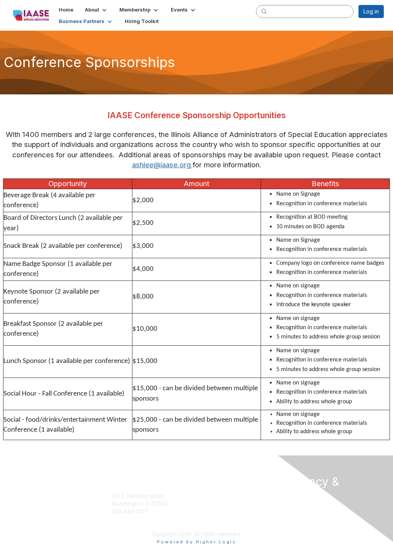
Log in (371, 11)
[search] (264, 11)
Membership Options (226, 503)
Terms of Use (305, 509)
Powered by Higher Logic (196, 541)
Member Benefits (221, 511)
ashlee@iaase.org (161, 164)
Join (205, 496)
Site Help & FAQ (219, 522)
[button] (96, 9)
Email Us (122, 518)
